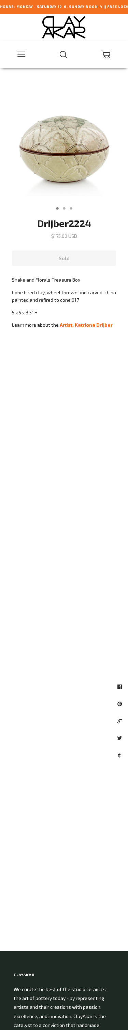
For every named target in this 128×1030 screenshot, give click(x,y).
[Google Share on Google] (120, 720)
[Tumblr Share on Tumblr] (120, 755)
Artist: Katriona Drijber (86, 325)
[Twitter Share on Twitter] (120, 738)
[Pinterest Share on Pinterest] (120, 703)
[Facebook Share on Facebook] (120, 686)
